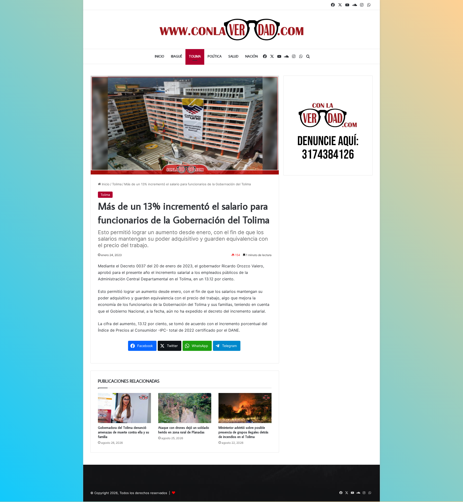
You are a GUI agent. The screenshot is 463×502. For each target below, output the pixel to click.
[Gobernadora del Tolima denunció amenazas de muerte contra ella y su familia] (124, 408)
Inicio (159, 56)
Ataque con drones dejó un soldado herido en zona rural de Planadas (183, 429)
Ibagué (176, 56)
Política (215, 56)
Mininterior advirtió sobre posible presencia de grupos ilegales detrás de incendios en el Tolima (243, 432)
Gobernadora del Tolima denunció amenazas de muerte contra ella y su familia (123, 432)
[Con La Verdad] (231, 29)
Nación (251, 56)
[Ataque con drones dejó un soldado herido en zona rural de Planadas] (184, 408)
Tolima (195, 56)
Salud (233, 56)
